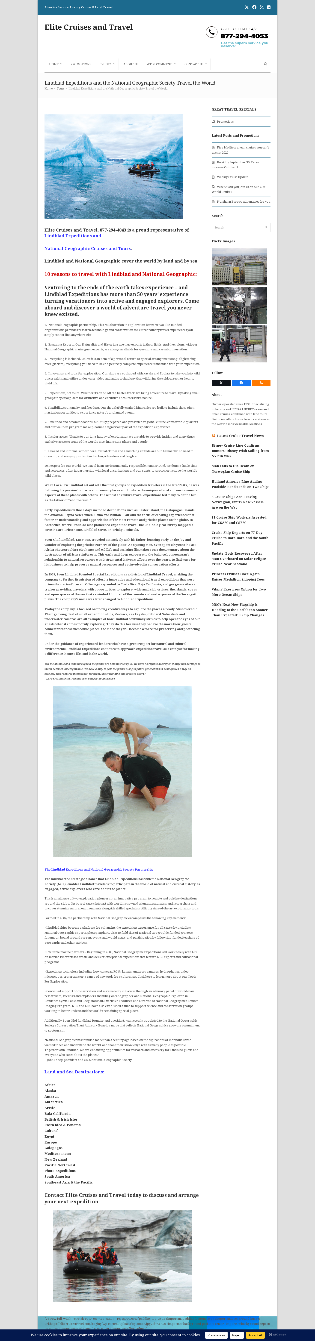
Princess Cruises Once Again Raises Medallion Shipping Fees (238, 576)
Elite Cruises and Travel (89, 27)
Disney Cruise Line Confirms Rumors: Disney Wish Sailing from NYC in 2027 (240, 451)
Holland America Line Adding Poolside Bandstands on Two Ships (240, 484)
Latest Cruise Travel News (240, 436)
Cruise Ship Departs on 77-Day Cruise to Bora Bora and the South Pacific (240, 538)
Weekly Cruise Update (232, 177)
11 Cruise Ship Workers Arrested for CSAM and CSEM (239, 520)
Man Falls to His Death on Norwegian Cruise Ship (233, 468)
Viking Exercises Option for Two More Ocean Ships (239, 591)
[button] (264, 64)
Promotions (225, 121)
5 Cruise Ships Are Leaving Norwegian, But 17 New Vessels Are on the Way (238, 502)
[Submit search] (266, 227)
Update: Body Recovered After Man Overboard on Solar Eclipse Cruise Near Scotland (239, 559)
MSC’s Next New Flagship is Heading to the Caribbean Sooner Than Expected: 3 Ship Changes (240, 610)
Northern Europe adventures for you (243, 201)
